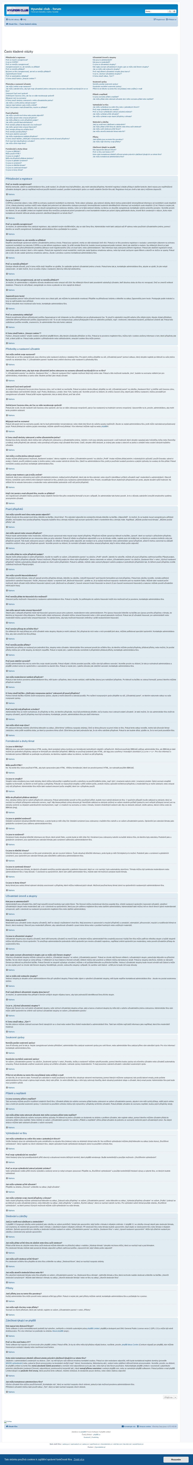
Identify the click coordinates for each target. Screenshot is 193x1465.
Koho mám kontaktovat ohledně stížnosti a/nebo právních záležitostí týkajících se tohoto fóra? (127, 154)
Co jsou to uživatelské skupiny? (104, 64)
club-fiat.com (117, 1444)
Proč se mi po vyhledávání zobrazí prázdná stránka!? (112, 112)
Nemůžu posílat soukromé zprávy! (105, 84)
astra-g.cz (66, 1444)
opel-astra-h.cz (76, 1444)
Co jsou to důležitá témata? (15, 165)
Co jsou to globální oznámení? (17, 160)
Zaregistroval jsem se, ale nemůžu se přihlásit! (23, 67)
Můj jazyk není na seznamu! (16, 98)
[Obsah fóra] (18, 10)
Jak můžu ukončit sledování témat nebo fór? (109, 131)
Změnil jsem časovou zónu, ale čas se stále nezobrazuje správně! (30, 96)
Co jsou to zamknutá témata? (16, 168)
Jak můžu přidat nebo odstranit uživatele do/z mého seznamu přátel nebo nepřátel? (123, 99)
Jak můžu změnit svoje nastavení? (18, 86)
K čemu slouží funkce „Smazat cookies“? (21, 78)
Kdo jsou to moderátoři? (101, 62)
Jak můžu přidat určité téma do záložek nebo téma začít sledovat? (117, 127)
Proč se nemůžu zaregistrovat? (17, 64)
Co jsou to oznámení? (14, 163)
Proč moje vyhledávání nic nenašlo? (106, 109)
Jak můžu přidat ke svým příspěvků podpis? (22, 120)
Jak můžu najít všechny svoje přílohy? (107, 142)
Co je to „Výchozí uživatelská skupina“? (107, 74)
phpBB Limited (93, 1328)
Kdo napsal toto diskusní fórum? (104, 150)
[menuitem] (23, 19)
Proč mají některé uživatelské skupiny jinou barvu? (111, 71)
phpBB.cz (96, 1434)
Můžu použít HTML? (13, 153)
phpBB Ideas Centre (130, 1345)
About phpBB (57, 1331)
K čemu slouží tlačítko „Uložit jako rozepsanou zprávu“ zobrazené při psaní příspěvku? (38, 139)
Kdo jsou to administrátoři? (102, 60)
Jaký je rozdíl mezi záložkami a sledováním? (109, 124)
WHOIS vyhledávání (14, 1363)
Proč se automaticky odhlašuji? (17, 76)
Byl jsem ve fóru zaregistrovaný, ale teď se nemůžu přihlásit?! (28, 71)
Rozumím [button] (176, 1459)
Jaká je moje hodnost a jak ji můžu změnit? (21, 105)
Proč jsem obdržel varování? (16, 134)
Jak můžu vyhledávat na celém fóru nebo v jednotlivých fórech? (116, 107)
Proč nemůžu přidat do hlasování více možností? (24, 125)
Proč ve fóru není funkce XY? (103, 152)
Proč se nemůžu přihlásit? (15, 69)
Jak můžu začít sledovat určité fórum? (107, 129)
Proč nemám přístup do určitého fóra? (19, 129)
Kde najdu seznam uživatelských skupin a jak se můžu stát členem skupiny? (121, 67)
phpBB (104, 426)
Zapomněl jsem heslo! (14, 74)
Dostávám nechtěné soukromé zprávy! (107, 86)
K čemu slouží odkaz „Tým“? (103, 76)
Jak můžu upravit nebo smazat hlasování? (21, 127)
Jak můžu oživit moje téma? (16, 143)
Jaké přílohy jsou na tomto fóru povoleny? (108, 139)
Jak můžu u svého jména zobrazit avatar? (21, 103)
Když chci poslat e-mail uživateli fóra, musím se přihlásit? (26, 107)
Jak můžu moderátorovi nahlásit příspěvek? (22, 136)
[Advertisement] (91, 37)
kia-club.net (127, 1444)
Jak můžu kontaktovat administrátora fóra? (108, 157)
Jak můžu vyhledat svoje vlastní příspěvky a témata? (112, 116)
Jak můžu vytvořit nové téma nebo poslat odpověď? (25, 115)
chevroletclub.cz (106, 1444)
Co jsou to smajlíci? (13, 156)
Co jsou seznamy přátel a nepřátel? (106, 97)
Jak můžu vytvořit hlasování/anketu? (19, 122)
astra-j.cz (85, 1444)
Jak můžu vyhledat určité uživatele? (106, 114)
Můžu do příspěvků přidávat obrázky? (20, 158)
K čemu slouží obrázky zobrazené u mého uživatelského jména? (29, 100)
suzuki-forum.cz (138, 1444)
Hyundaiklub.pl (100, 1447)
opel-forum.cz (94, 1444)
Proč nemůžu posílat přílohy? (16, 132)
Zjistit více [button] (79, 1459)
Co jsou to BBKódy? (13, 151)
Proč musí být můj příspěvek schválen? (20, 141)
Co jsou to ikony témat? (14, 170)
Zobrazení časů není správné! (17, 93)
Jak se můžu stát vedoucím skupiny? (106, 69)
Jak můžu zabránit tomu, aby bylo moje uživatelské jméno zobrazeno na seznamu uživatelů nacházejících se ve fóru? (47, 90)
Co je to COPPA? (12, 62)
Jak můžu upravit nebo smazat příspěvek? (21, 118)
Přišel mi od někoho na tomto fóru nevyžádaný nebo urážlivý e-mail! (117, 89)
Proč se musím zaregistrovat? (17, 60)
